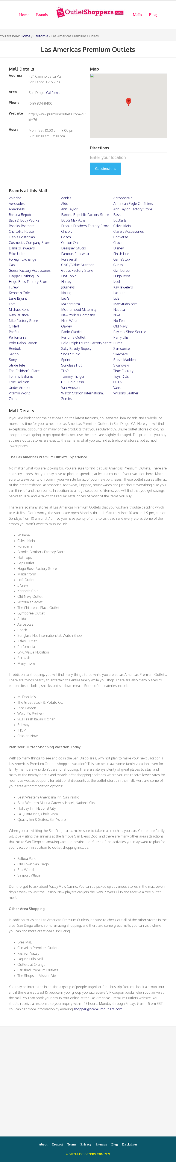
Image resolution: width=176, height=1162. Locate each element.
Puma (117, 343)
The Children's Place (24, 371)
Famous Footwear (75, 254)
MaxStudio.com (125, 304)
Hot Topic (68, 276)
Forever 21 (69, 259)
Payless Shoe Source (129, 332)
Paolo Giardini (71, 332)
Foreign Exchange (22, 259)
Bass (117, 215)
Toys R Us (121, 376)
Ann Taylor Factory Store (132, 209)
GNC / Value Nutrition (77, 265)
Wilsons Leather (125, 393)
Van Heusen (70, 387)
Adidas (66, 198)
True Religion (19, 382)
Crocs (117, 242)
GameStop (121, 259)
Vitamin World (19, 393)
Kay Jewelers (123, 287)
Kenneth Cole (19, 293)
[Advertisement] (88, 1083)
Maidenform (70, 304)
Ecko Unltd (17, 254)
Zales (13, 399)
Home (25, 36)
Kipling (66, 293)
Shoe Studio (70, 354)
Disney (118, 248)
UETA (117, 382)
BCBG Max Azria (73, 220)
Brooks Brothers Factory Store (85, 226)
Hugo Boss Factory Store (28, 281)
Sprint (65, 360)
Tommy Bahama (21, 376)
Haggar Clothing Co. (24, 276)
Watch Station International (82, 393)
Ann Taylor (69, 209)
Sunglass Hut (71, 365)
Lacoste (119, 293)
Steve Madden (124, 360)
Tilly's (65, 371)
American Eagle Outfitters (133, 203)
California (40, 36)
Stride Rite (17, 365)
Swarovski (121, 365)
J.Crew (13, 287)
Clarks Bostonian (22, 237)
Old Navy (120, 326)
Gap (12, 265)
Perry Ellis (121, 337)
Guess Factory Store (77, 270)
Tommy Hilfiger (73, 376)
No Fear (119, 320)
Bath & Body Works (24, 220)
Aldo (64, 203)
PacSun (14, 332)
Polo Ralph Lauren (23, 343)
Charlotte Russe (21, 231)
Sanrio (14, 354)
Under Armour (20, 387)
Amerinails (17, 209)
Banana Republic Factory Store (85, 215)
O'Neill (14, 326)
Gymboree (121, 270)
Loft (12, 304)
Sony (13, 360)
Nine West (69, 320)
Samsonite (121, 348)
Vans (117, 387)
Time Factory (123, 371)
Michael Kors (19, 309)
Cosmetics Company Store (29, 242)
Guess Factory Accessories (30, 270)
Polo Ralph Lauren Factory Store (86, 343)
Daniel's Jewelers (22, 248)
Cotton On (69, 242)
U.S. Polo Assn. (73, 382)
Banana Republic (21, 215)
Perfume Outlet (73, 337)
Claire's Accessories (128, 231)
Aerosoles (17, 203)
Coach (66, 237)
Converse (120, 237)
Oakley (66, 326)
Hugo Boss (121, 276)
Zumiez (66, 399)
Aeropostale (122, 198)
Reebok (15, 348)
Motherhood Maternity (79, 309)
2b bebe (15, 198)
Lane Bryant (18, 298)
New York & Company (78, 315)
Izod (116, 281)
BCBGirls (120, 220)
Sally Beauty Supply (76, 348)
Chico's (66, 231)
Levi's (65, 298)
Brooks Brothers (22, 226)
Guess (118, 265)
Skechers (120, 354)
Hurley (66, 281)
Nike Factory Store (23, 320)
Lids (116, 298)
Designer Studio (73, 248)
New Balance (19, 315)
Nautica (119, 309)
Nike (116, 315)
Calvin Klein (122, 226)
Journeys (68, 287)
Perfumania (17, 337)
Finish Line (121, 254)
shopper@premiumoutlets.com (98, 1009)
